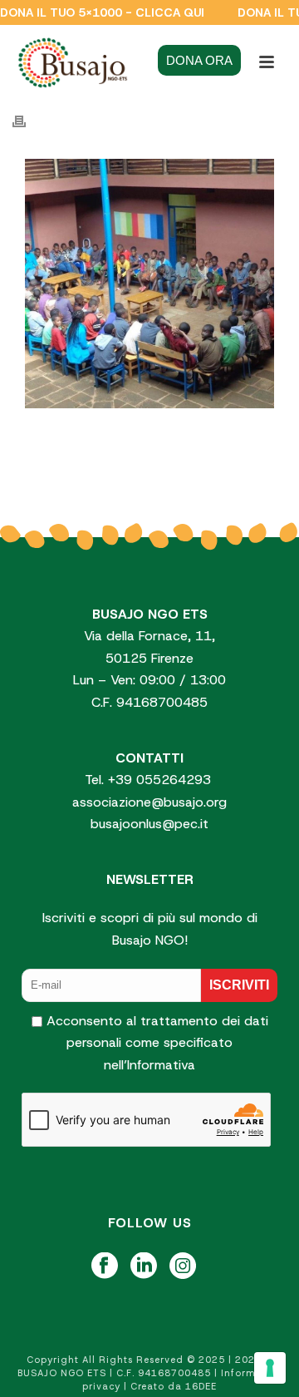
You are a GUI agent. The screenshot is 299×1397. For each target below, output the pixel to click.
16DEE (201, 1386)
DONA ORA (199, 60)
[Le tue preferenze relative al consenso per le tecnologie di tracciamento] (270, 1368)
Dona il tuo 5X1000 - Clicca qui (102, 12)
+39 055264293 (161, 779)
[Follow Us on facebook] (104, 1266)
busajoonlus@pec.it (149, 823)
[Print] (27, 121)
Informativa (161, 1065)
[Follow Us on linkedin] (143, 1266)
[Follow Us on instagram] (182, 1266)
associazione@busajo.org (149, 802)
